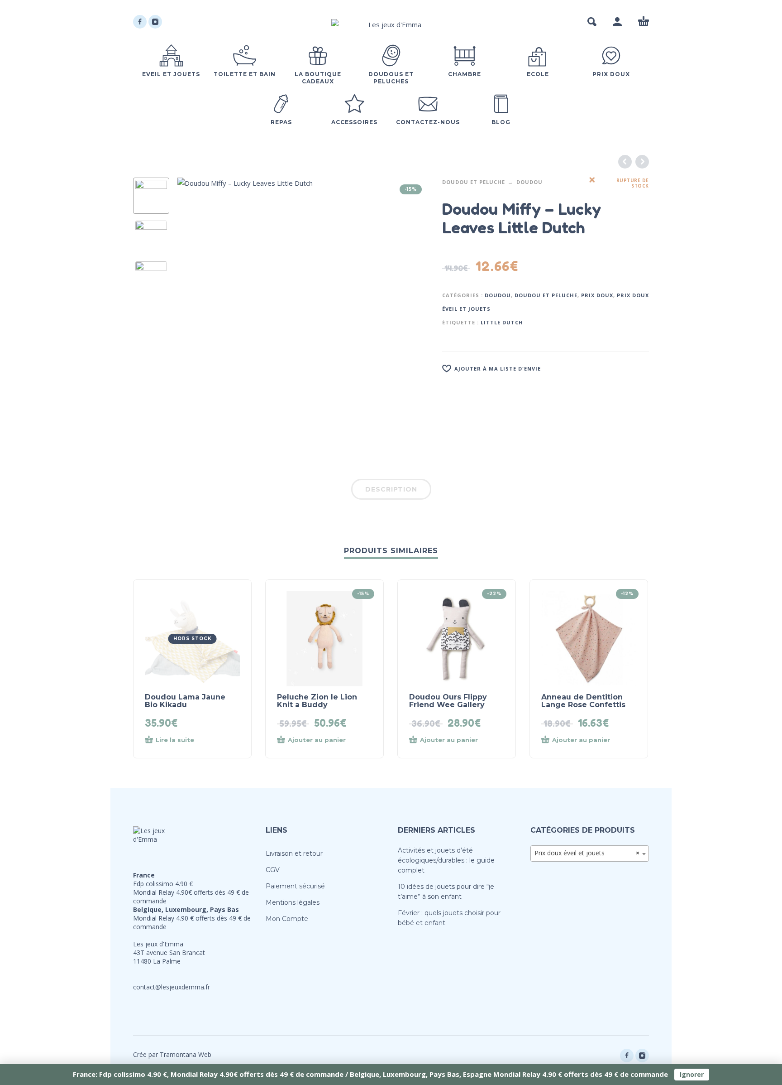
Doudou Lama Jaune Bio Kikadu (185, 701)
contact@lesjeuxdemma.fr (171, 987)
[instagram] (155, 22)
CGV (273, 870)
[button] (591, 21)
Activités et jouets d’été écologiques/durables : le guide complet (446, 860)
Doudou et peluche (473, 181)
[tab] (391, 491)
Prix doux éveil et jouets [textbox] (587, 853)
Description (391, 489)
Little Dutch (502, 322)
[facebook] (140, 22)
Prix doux (597, 295)
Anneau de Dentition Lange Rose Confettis (583, 701)
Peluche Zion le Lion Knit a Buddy (317, 701)
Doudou (529, 181)
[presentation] (196, 303)
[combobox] (589, 853)
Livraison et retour (294, 853)
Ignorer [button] (692, 1074)
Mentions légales (292, 902)
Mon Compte (287, 919)
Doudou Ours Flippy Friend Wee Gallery (448, 701)
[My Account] (617, 21)
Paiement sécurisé (295, 886)
